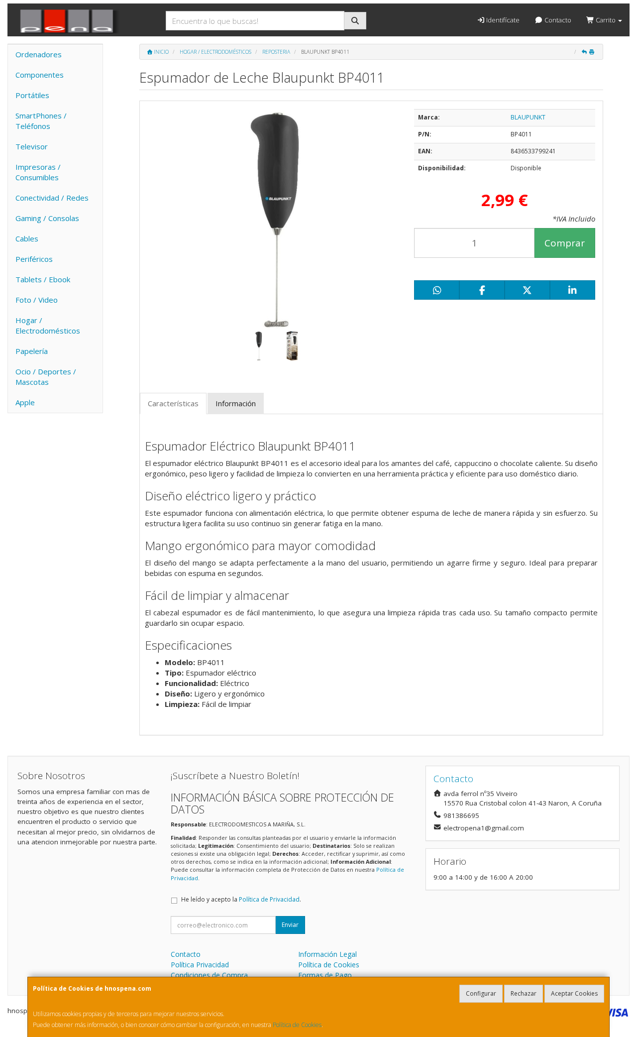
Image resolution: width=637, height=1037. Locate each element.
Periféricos (34, 259)
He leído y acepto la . (241, 899)
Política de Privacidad (269, 899)
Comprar (564, 242)
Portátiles (32, 95)
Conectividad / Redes (52, 198)
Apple (25, 402)
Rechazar (523, 993)
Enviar (290, 925)
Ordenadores (38, 54)
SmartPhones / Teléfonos (41, 121)
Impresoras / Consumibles (38, 172)
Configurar (481, 993)
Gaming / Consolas (47, 218)
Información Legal (327, 954)
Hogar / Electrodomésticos (47, 325)
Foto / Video (36, 300)
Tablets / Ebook (42, 279)
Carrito (605, 19)
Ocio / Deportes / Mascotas (45, 376)
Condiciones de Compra (209, 975)
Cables (26, 238)
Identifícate (502, 19)
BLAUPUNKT (528, 117)
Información (235, 403)
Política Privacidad (200, 964)
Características (173, 403)
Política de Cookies (297, 1025)
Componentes (39, 75)
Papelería (31, 351)
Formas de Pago (325, 975)
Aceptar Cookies (574, 993)
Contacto (557, 19)
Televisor (31, 146)
